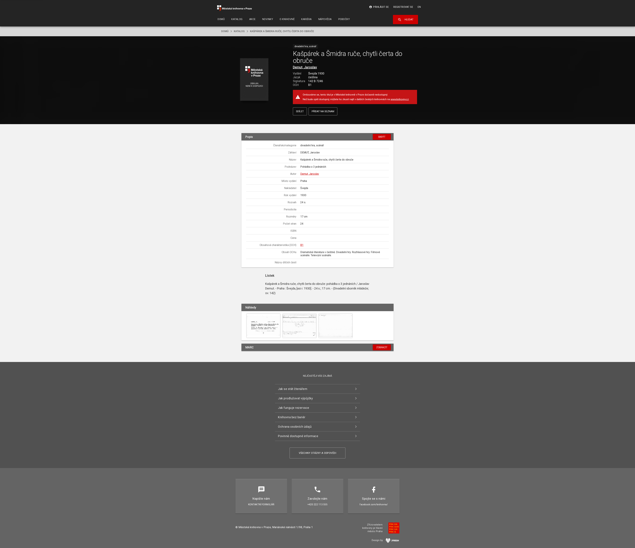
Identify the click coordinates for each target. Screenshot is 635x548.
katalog (239, 31)
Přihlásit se (379, 6)
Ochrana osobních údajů (295, 426)
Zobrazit (381, 347)
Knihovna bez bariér (291, 417)
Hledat (405, 20)
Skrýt (381, 137)
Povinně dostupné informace (298, 436)
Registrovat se (403, 7)
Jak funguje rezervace (293, 407)
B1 (301, 245)
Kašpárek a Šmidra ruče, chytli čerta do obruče (282, 31)
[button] (254, 79)
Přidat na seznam (323, 111)
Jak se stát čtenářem (292, 389)
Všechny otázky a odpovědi (317, 453)
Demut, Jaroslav (305, 67)
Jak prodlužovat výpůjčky (295, 398)
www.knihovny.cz (400, 99)
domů (225, 31)
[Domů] (234, 8)
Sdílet (300, 111)
